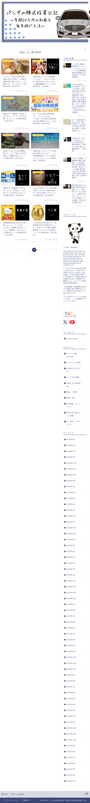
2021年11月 (71, 734)
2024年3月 (71, 569)
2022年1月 (71, 722)
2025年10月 (71, 475)
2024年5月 (71, 557)
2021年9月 (71, 746)
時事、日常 (71, 398)
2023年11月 (71, 592)
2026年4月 (71, 445)
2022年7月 (71, 687)
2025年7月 (71, 486)
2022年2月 (71, 716)
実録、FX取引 (72, 392)
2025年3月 (71, 510)
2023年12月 (71, 587)
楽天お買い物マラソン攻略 (74, 414)
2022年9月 (71, 675)
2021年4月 (71, 775)
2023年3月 (71, 640)
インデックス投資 (74, 362)
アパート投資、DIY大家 (73, 355)
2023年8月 (71, 610)
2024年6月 (71, 551)
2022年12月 (71, 657)
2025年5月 (71, 498)
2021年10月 (71, 740)
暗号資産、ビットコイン (74, 405)
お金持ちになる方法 (74, 370)
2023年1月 (71, 651)
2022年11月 (71, 663)
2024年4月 (71, 563)
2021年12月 (71, 728)
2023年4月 (71, 634)
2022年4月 (71, 704)
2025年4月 (71, 504)
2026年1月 (71, 457)
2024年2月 (71, 575)
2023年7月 (71, 616)
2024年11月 (71, 534)
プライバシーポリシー (12, 800)
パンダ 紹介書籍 (73, 377)
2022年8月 (71, 681)
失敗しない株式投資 (74, 384)
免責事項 (26, 800)
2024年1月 (71, 581)
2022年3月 (71, 710)
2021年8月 (71, 751)
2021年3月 (71, 781)
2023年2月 (71, 645)
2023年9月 (71, 604)
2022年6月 (71, 693)
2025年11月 (71, 469)
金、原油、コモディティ (74, 423)
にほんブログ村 (69, 316)
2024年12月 (71, 528)
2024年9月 (71, 540)
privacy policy (72, 339)
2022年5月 (71, 699)
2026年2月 (71, 451)
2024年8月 (71, 545)
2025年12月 (71, 463)
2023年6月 (71, 622)
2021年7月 (71, 757)
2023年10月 (71, 598)
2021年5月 (71, 769)
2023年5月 (71, 628)
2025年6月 (71, 492)
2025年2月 (71, 516)
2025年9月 (71, 481)
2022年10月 (71, 669)
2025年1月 (71, 522)
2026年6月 (71, 439)
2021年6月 (71, 763)
